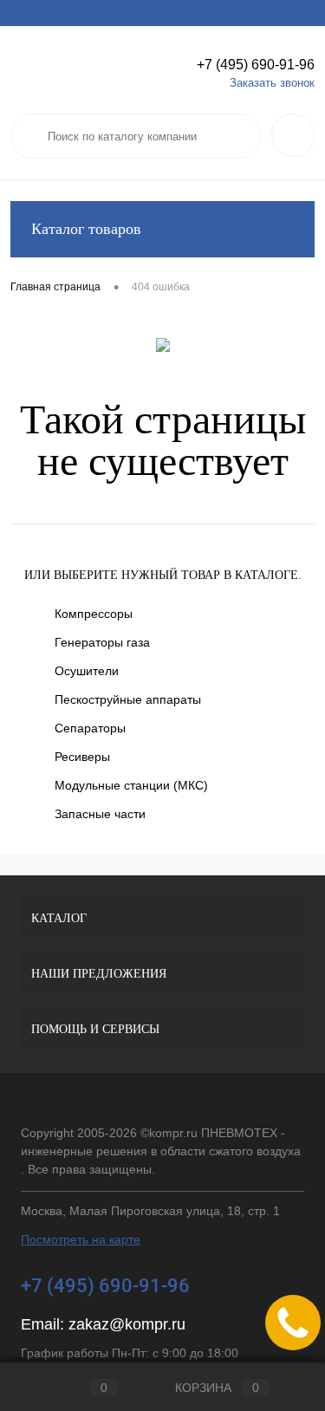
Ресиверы (82, 757)
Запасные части (100, 814)
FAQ (189, 13)
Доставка (136, 13)
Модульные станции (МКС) (131, 785)
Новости (241, 13)
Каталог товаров (86, 228)
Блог (294, 13)
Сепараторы (90, 728)
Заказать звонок (272, 82)
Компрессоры (94, 614)
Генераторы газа (102, 642)
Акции (78, 13)
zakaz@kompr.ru (126, 1324)
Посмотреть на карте (80, 1239)
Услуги (26, 13)
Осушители (87, 671)
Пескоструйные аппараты (128, 699)
